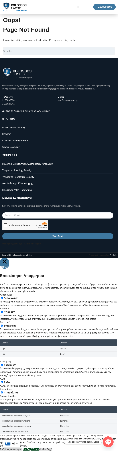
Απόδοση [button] (4, 308)
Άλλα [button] (2, 378)
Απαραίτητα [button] (6, 389)
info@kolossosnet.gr (68, 100)
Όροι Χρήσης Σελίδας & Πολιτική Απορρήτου (21, 244)
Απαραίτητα (11, 392)
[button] (78, 7)
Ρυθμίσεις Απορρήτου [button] (11, 449)
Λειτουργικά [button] (6, 294)
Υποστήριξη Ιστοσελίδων (99, 255)
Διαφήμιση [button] (5, 361)
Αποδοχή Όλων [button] (31, 449)
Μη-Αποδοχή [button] (45, 449)
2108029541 (8, 104)
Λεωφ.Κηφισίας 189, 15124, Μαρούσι (32, 111)
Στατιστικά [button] (5, 322)
